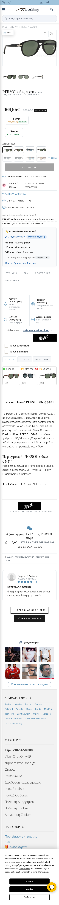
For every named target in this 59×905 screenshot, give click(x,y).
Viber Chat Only (16, 756)
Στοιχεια (11, 273)
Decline (29, 889)
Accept (29, 881)
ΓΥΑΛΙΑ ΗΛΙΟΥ (14, 27)
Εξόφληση (12, 280)
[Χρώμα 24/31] (19, 149)
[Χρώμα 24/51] (41, 158)
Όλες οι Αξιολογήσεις (29, 610)
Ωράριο (10, 769)
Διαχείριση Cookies (18, 815)
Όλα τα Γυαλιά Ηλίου (35, 718)
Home (4, 27)
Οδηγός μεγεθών (16, 236)
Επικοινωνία (13, 776)
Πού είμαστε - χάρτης (21, 836)
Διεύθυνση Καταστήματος (23, 782)
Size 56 (9, 359)
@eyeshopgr (31, 642)
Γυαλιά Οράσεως (13, 723)
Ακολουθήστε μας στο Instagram (31, 684)
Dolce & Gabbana (13, 718)
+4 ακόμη (52, 158)
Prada (38, 709)
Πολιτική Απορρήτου (19, 802)
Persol (28, 704)
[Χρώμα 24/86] (30, 158)
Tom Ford (9, 714)
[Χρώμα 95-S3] (7, 158)
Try (26, 273)
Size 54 (24, 359)
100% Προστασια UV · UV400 (21, 207)
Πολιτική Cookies (16, 808)
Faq (7, 842)
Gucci (29, 709)
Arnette (19, 709)
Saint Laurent (23, 714)
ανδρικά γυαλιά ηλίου (36, 330)
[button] (53, 48)
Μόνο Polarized (19, 351)
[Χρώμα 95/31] (7, 149)
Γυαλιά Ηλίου (14, 789)
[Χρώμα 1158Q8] (30, 149)
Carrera (38, 704)
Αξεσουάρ (42, 359)
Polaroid (9, 709)
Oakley (18, 704)
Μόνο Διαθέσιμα (19, 345)
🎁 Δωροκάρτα (16, 847)
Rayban (8, 704)
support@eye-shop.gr (20, 763)
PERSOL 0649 (32, 27)
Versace (47, 714)
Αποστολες (43, 273)
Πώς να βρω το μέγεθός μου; (21, 263)
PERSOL (23, 27)
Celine (36, 714)
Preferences (29, 897)
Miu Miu (48, 709)
